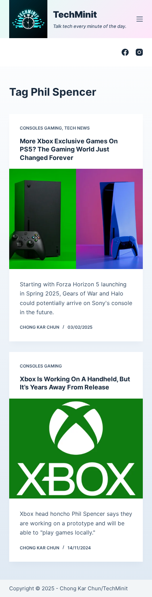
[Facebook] (125, 52)
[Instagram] (139, 52)
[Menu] (139, 19)
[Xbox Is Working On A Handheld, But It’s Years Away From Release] (76, 449)
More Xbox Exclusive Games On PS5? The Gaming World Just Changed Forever (69, 149)
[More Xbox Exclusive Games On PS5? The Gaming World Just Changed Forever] (76, 219)
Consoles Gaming (41, 128)
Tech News (77, 128)
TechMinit (75, 14)
